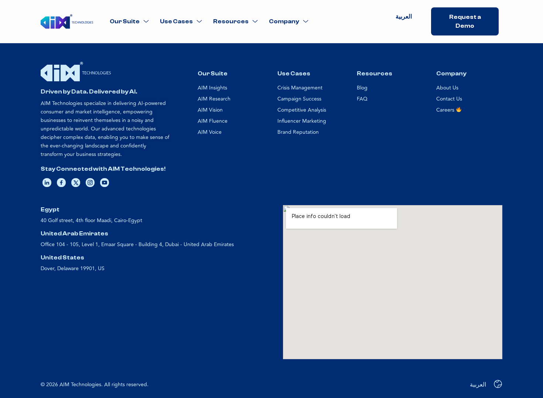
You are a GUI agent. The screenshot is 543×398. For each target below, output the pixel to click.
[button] (129, 21)
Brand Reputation (298, 132)
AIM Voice (210, 132)
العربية (404, 16)
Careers (446, 110)
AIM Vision (210, 110)
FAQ (362, 99)
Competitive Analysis (301, 110)
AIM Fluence (213, 121)
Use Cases (176, 21)
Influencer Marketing (301, 121)
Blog (362, 88)
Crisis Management (299, 88)
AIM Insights (212, 88)
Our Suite (125, 21)
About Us (447, 88)
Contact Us (449, 99)
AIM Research (214, 99)
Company (284, 21)
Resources (231, 21)
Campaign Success (299, 99)
